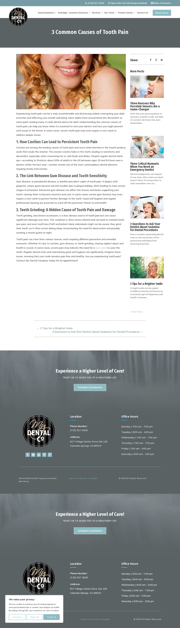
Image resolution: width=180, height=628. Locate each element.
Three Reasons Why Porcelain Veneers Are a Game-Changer (145, 106)
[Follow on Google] (39, 455)
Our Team (109, 13)
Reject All (34, 617)
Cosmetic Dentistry (78, 13)
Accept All (51, 617)
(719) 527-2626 (96, 3)
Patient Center (125, 13)
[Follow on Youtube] (33, 455)
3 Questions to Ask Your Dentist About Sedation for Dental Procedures (145, 227)
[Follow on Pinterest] (44, 455)
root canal (100, 247)
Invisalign (62, 13)
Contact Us (142, 13)
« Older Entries (136, 312)
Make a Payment (162, 3)
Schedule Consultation (90, 387)
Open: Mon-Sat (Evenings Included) (129, 3)
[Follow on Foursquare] (50, 455)
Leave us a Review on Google (83, 478)
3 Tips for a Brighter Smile (146, 284)
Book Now (161, 12)
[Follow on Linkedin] (162, 60)
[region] (34, 609)
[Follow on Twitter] (156, 60)
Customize (17, 617)
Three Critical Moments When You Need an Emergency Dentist (144, 167)
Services (96, 13)
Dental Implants (46, 13)
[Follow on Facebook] (151, 60)
